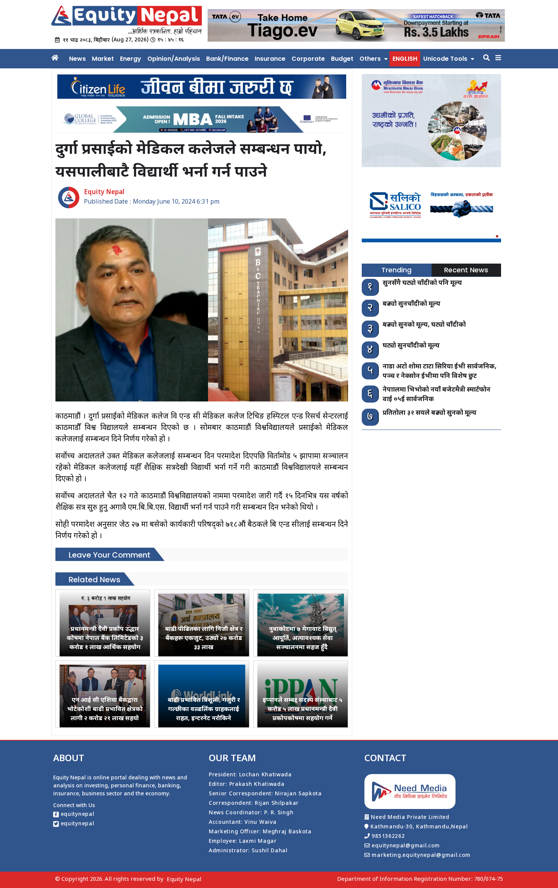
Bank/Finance (227, 58)
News (77, 58)
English (404, 58)
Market (103, 58)
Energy (130, 58)
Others (370, 58)
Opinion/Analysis (173, 58)
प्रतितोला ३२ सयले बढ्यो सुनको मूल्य (429, 413)
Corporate (308, 58)
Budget (342, 58)
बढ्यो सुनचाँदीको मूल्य (411, 304)
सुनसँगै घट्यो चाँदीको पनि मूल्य (422, 283)
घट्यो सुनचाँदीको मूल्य (411, 346)
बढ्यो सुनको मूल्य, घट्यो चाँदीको (424, 325)
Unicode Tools (445, 58)
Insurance (270, 58)
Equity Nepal (184, 880)
